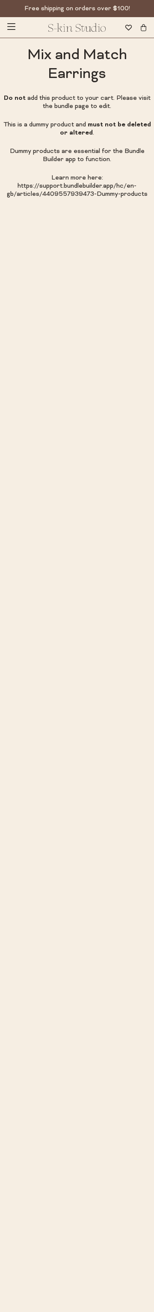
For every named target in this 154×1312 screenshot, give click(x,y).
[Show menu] (11, 27)
